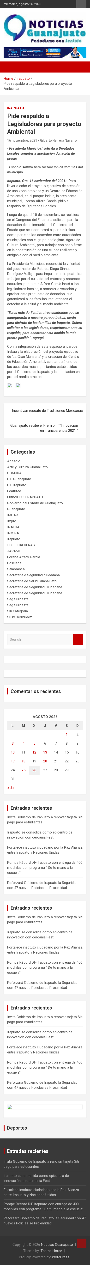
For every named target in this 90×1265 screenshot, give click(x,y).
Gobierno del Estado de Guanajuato (35, 503)
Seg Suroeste (18, 599)
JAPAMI (13, 551)
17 (13, 761)
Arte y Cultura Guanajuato (27, 467)
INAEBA (13, 527)
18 (23, 761)
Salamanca (16, 569)
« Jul (10, 788)
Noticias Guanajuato (57, 1244)
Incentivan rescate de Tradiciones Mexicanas (47, 410)
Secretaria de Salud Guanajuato (32, 581)
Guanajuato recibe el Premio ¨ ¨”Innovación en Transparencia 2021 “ (44, 428)
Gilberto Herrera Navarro (58, 140)
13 (45, 752)
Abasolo (13, 461)
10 (13, 752)
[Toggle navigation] (10, 67)
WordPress (60, 1257)
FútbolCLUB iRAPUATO (25, 497)
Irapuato (15, 108)
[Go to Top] (81, 1243)
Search (78, 639)
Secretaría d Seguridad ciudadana (33, 575)
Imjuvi (11, 521)
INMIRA (13, 533)
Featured (14, 491)
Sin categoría (17, 611)
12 (34, 752)
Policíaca (14, 563)
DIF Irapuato (16, 485)
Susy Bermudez (19, 617)
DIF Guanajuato (19, 479)
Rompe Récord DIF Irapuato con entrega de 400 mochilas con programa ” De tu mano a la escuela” (44, 867)
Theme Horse (51, 1251)
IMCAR (12, 515)
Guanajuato (16, 509)
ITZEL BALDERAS (21, 545)
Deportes (17, 1128)
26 (34, 770)
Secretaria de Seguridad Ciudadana (34, 587)
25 (23, 770)
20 (45, 761)
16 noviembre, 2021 (22, 140)
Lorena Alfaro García (23, 557)
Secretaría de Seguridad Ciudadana (34, 593)
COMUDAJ (15, 473)
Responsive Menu (81, 4)
